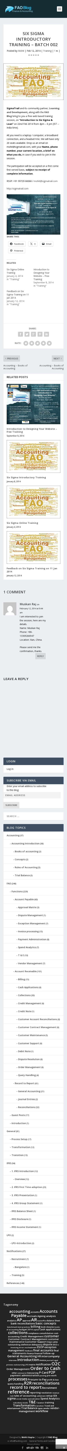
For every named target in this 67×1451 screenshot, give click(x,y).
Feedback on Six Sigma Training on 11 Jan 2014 (18, 294)
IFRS (9, 1163)
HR (39, 1356)
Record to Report (24, 1083)
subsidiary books (20, 1403)
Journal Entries (26, 1099)
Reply (40, 656)
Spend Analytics (27, 947)
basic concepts (46, 1323)
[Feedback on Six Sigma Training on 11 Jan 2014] (33, 547)
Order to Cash (45, 1368)
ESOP (40, 1347)
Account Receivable (26, 971)
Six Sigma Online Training (22, 522)
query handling (15, 1383)
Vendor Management (30, 963)
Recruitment (19, 1259)
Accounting (13, 835)
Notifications (14, 1251)
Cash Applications (28, 987)
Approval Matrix (27, 907)
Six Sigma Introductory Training (26, 477)
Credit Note (24, 1011)
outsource (21, 1373)
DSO (55, 1344)
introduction (28, 1359)
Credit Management (29, 1003)
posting (43, 1375)
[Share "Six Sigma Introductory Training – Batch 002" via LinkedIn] (46, 334)
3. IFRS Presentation (23, 1195)
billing (35, 1326)
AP (19, 1319)
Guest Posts (18, 1115)
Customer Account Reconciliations (37, 1019)
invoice (43, 1360)
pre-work (52, 1375)
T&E (32, 1402)
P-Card (43, 1372)
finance (30, 1353)
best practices (24, 1327)
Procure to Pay (37, 1379)
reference (18, 1391)
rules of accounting (25, 1395)
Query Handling (27, 1075)
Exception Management (31, 923)
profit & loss (53, 1379)
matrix (32, 1364)
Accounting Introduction (26, 843)
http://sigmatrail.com (17, 188)
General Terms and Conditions (43, 1441)
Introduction (19, 1123)
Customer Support (28, 1043)
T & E (21, 955)
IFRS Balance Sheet (22, 1211)
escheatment (30, 1347)
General (11, 1131)
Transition (18, 1155)
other (14, 1373)
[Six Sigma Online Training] (33, 502)
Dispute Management (30, 915)
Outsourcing (33, 1373)
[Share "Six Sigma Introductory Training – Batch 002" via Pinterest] (40, 334)
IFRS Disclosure (20, 1219)
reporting (35, 1392)
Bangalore (21, 1267)
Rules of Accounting (26, 867)
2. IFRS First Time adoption (27, 1187)
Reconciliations (26, 1107)
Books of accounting (26, 851)
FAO (9, 883)
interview (13, 1360)
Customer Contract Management (37, 1027)
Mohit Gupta (28, 1437)
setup (49, 1395)
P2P (52, 1372)
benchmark (12, 1327)
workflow (41, 1411)
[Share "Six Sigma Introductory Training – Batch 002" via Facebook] (20, 334)
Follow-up (48, 1353)
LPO (9, 1235)
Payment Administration (32, 939)
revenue (55, 1393)
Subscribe (11, 805)
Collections (24, 995)
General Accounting (29, 1091)
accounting (19, 1311)
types (40, 1408)
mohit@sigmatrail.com (46, 181)
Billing (21, 979)
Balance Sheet (53, 1320)
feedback (29, 1351)
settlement (41, 1396)
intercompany (50, 1356)
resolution (46, 1392)
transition (39, 1406)
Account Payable (24, 899)
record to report (26, 1387)
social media (21, 1399)
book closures (47, 1327)
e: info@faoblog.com (17, 1441)
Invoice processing (28, 931)
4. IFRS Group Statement (26, 1203)
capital (36, 1329)
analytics (11, 1320)
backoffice (42, 1321)
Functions (17, 891)
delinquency (37, 1344)
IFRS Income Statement (25, 1227)
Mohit (21, 50)
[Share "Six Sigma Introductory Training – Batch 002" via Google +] (33, 334)
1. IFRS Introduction (23, 1171)
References (13, 1283)
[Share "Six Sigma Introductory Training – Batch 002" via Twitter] (27, 334)
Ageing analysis (46, 1316)
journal (50, 1360)
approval (26, 1320)
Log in (10, 768)
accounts (35, 1312)
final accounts (43, 1350)
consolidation (46, 1333)
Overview (20, 1179)
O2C (55, 1364)
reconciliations (46, 1383)
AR (34, 1319)
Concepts (20, 859)
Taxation (40, 1403)
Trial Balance (22, 875)
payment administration (24, 1375)
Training (47, 50)
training (49, 1402)
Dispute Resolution (29, 1059)
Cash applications (50, 1329)
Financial (38, 1353)
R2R (28, 1383)
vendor (46, 1408)
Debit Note (24, 1051)
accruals (32, 1316)
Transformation (21, 1147)
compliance (33, 1333)
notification (43, 1364)
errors (22, 1347)
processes (17, 1379)
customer (51, 1336)
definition (26, 1344)
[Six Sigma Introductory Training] (33, 456)
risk (11, 1396)
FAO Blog (52, 1437)
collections (18, 1332)
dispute (47, 1344)
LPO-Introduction (21, 1243)
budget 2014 (26, 1329)
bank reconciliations (23, 1323)
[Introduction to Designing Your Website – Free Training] (33, 404)
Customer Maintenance (31, 1035)
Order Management (29, 1067)
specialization (34, 1399)
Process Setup (19, 1139)
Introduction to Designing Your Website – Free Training (41, 274)
